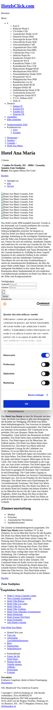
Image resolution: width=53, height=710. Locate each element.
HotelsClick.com (17, 5)
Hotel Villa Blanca (15, 601)
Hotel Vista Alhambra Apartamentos (24, 611)
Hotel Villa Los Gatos (17, 603)
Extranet (11, 672)
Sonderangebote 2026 (17, 124)
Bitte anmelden (14, 119)
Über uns (11, 635)
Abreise (4, 287)
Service (10, 186)
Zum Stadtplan (17, 168)
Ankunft (5, 284)
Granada (11, 143)
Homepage (12, 137)
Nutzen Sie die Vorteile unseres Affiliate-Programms (14, 665)
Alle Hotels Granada (16, 622)
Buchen (4, 578)
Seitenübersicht (14, 648)
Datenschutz (13, 646)
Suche (5, 296)
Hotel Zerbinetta (14, 619)
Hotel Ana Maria (15, 145)
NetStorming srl (8, 706)
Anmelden (12, 117)
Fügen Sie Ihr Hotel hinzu (13, 657)
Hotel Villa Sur (14, 606)
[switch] (45, 364)
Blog (9, 643)
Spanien (11, 140)
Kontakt (16, 132)
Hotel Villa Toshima (16, 609)
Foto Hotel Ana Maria (11, 627)
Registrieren (6, 682)
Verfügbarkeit (7, 281)
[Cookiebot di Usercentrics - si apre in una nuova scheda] (37, 304)
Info (9, 183)
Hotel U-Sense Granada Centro (21, 595)
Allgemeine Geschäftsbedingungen (17, 639)
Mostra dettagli (36, 395)
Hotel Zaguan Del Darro (18, 617)
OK (26, 404)
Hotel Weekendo (15, 614)
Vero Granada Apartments (19, 598)
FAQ (15, 130)
